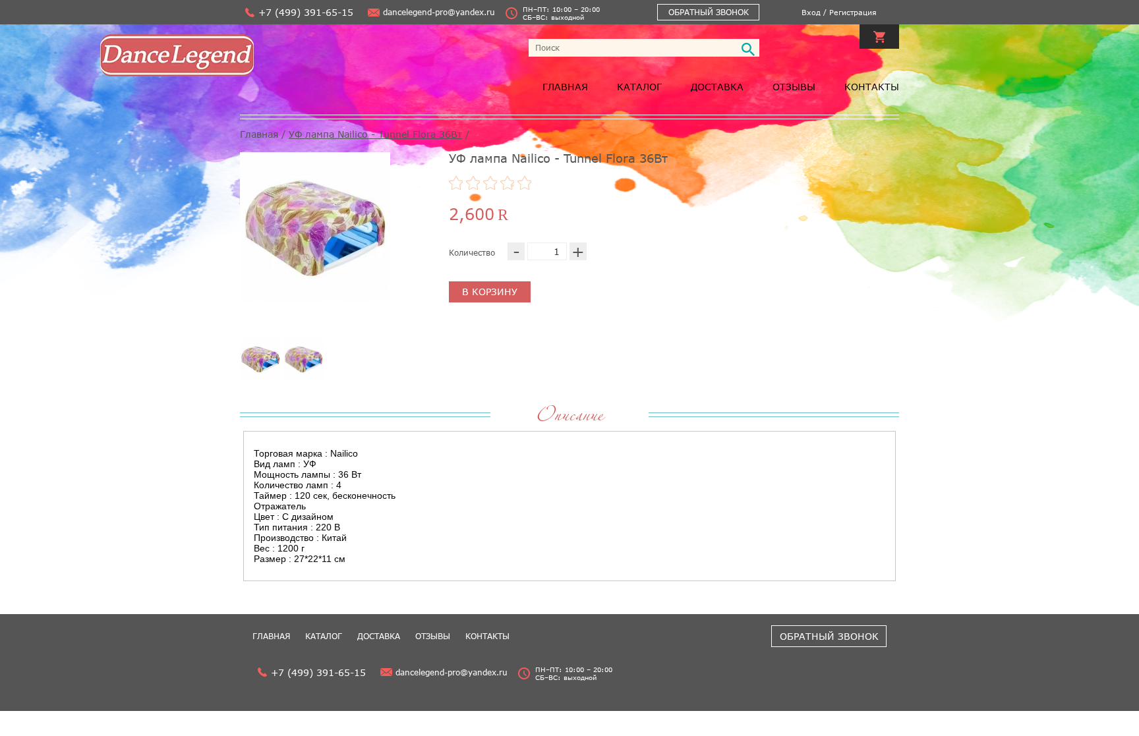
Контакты (871, 86)
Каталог (639, 86)
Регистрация (853, 12)
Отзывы (794, 86)
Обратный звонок (708, 12)
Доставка (717, 86)
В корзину (489, 291)
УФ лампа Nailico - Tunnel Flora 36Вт (375, 134)
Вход (811, 12)
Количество (472, 253)
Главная (565, 86)
